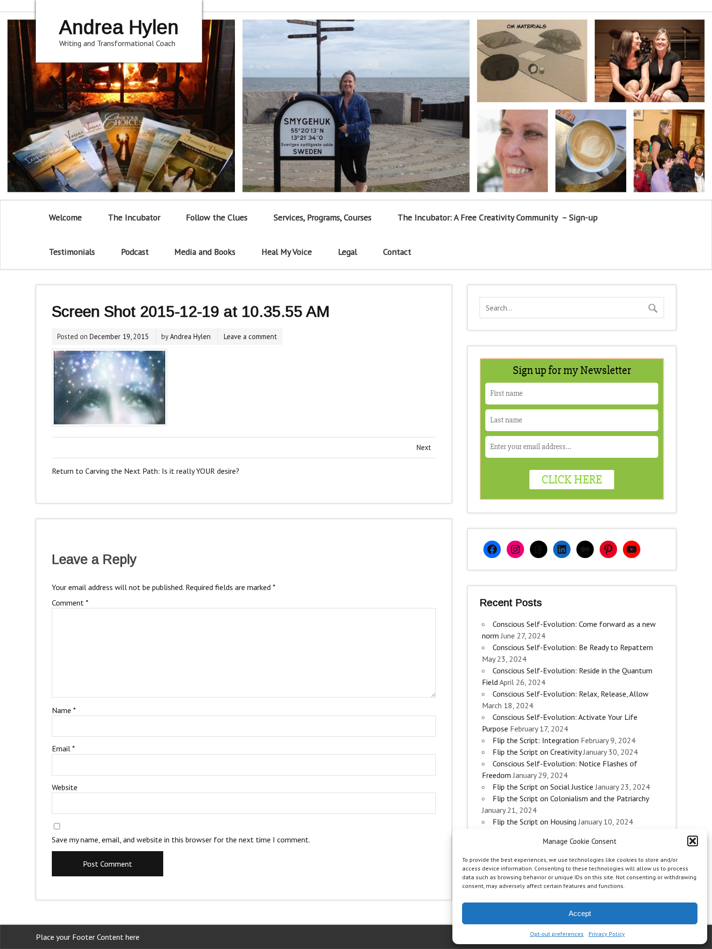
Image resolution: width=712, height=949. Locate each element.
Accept (580, 913)
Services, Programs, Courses (322, 217)
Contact (397, 251)
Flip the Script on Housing (534, 821)
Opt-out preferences (557, 933)
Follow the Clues (217, 217)
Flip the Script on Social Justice (543, 787)
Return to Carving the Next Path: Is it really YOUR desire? (145, 471)
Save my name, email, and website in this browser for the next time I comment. (181, 839)
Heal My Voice (287, 251)
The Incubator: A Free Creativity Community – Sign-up (498, 217)
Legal (347, 251)
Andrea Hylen (190, 336)
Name (64, 710)
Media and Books (204, 251)
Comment (70, 603)
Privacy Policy (606, 933)
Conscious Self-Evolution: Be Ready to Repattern (573, 647)
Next (424, 447)
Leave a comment (250, 336)
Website (64, 787)
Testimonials (72, 251)
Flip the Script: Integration (536, 740)
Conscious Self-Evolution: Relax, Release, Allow (571, 694)
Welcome (65, 217)
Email (63, 748)
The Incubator (134, 217)
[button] (692, 841)
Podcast (135, 251)
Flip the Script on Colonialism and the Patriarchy (571, 798)
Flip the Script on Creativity (537, 752)
